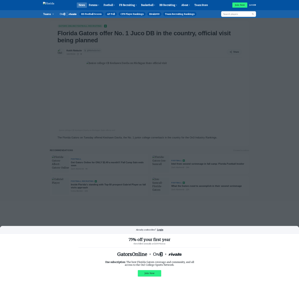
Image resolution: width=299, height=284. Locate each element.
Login (252, 5)
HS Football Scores (91, 14)
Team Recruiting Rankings (180, 14)
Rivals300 (154, 14)
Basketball (147, 5)
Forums (93, 5)
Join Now (240, 5)
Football (108, 5)
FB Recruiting (127, 5)
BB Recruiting (167, 5)
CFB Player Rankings (132, 14)
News (82, 5)
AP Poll (111, 14)
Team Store (201, 5)
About (184, 5)
